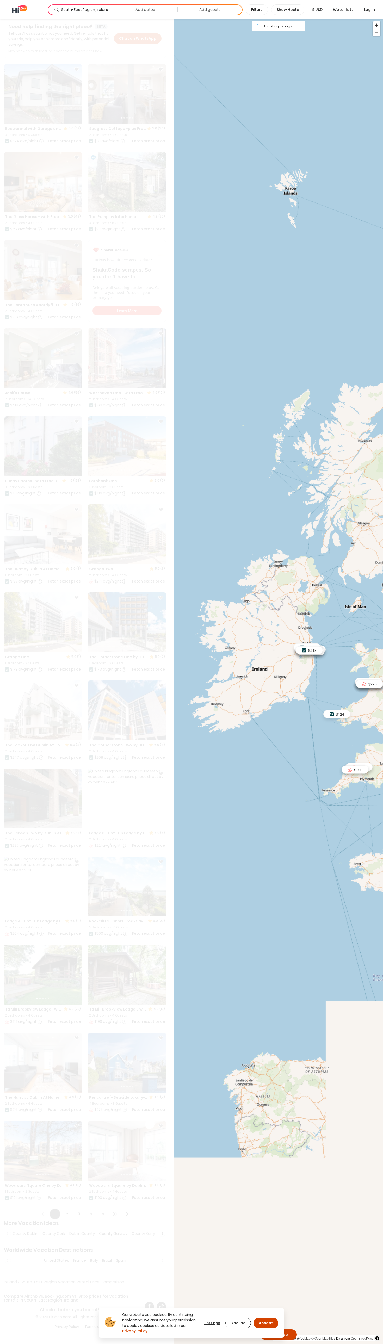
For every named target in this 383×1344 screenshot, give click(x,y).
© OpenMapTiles (323, 1338)
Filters (257, 9)
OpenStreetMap (362, 1338)
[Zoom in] (376, 25)
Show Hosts (288, 9)
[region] (278, 681)
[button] (317, 9)
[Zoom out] (376, 32)
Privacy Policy (134, 1331)
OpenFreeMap (300, 1338)
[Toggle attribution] (377, 1338)
